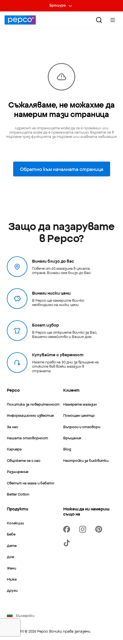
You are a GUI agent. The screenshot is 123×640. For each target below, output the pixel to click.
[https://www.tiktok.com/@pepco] (67, 543)
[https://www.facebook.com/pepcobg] (67, 529)
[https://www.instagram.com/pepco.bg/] (83, 529)
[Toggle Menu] (112, 20)
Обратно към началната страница (61, 169)
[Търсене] (99, 20)
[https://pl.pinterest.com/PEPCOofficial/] (99, 529)
